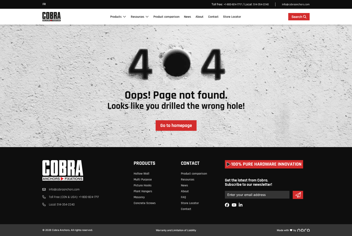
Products (116, 17)
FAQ (183, 197)
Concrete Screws (145, 203)
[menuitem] (45, 4)
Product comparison (166, 17)
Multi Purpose (143, 179)
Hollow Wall (141, 174)
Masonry (139, 197)
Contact (213, 17)
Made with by (286, 230)
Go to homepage (176, 126)
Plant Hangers (143, 191)
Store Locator (232, 17)
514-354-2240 (261, 4)
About (200, 17)
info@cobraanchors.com (296, 4)
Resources (137, 17)
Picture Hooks (143, 185)
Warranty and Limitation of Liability (176, 230)
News (187, 17)
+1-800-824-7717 (233, 4)
